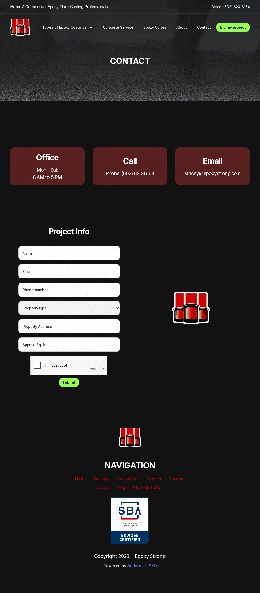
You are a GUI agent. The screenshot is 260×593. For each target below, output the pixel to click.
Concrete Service (118, 27)
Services (177, 478)
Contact (204, 27)
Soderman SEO (142, 565)
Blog (121, 487)
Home (81, 478)
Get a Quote (127, 478)
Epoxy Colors (154, 27)
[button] (67, 27)
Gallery (101, 478)
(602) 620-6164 (148, 487)
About (181, 27)
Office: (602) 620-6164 (230, 7)
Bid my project (233, 27)
